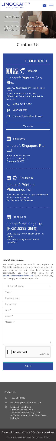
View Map (28, 126)
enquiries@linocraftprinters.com (28, 116)
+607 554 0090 (22, 104)
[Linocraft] (16, 10)
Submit (28, 366)
